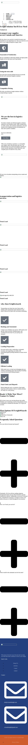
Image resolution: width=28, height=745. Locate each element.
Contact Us (9, 19)
